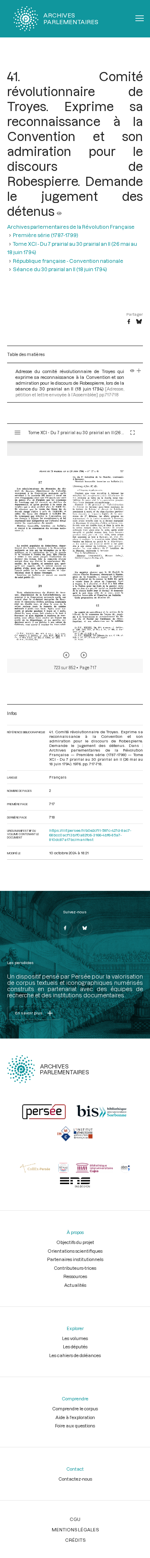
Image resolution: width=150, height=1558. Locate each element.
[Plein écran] (132, 432)
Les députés (75, 1346)
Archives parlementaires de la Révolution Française (71, 227)
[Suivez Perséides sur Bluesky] (85, 927)
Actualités (75, 1285)
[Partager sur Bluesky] (139, 322)
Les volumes (75, 1338)
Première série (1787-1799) (45, 235)
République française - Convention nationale (68, 261)
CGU (75, 1519)
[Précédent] (66, 655)
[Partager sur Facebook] (129, 322)
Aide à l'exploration (75, 1417)
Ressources (75, 1276)
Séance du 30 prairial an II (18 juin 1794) (60, 269)
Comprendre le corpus (75, 1408)
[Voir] (59, 210)
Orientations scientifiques (75, 1251)
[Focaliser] (139, 371)
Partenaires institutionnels (75, 1259)
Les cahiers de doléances (75, 1355)
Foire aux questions (75, 1425)
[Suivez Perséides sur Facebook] (65, 927)
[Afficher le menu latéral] (17, 432)
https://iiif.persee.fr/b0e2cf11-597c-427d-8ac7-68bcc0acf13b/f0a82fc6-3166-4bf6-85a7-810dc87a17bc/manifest (90, 835)
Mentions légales (75, 1529)
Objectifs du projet (75, 1242)
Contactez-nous (75, 1478)
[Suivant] (83, 655)
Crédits (75, 1540)
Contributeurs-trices (75, 1268)
